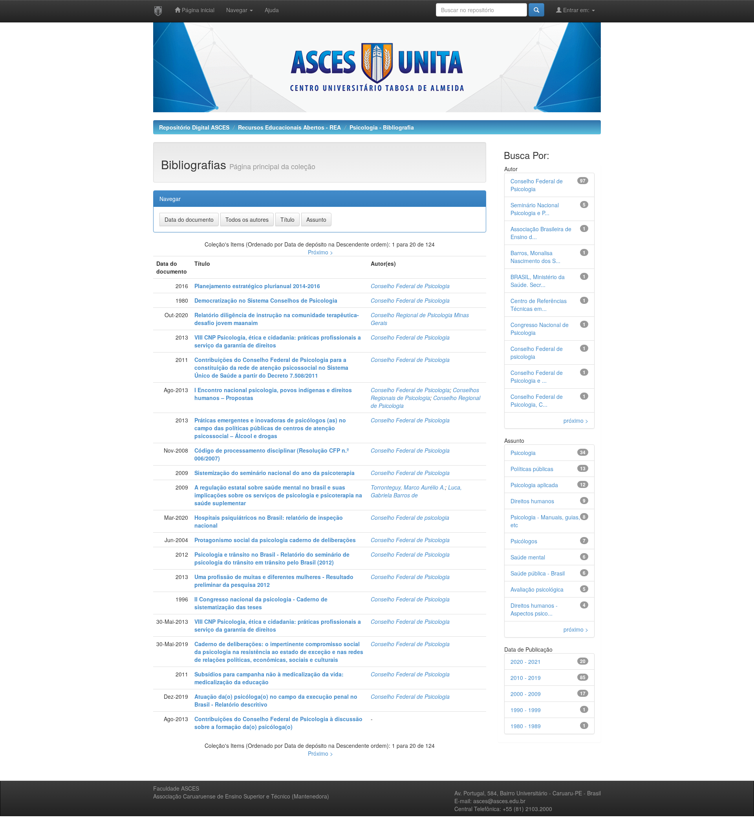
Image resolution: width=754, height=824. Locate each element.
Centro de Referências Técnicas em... (539, 304)
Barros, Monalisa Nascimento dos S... (535, 257)
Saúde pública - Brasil (538, 573)
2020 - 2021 (526, 661)
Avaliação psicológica (537, 589)
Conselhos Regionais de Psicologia (425, 394)
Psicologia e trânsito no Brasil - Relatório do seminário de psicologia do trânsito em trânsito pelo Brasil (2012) (272, 558)
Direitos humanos (532, 501)
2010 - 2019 (526, 677)
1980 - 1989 (526, 726)
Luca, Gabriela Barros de (416, 491)
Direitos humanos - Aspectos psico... (534, 609)
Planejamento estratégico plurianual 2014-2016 (257, 286)
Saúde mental (528, 557)
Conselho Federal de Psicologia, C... (537, 400)
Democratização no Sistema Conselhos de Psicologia (265, 300)
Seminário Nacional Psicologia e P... (535, 209)
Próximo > (320, 252)
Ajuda (272, 10)
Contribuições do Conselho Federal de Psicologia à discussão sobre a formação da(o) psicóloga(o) (278, 723)
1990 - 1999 (526, 710)
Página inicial (197, 10)
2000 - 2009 (526, 694)
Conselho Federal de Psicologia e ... (537, 376)
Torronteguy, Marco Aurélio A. (408, 487)
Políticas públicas (532, 469)
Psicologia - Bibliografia (382, 127)
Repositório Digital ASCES (194, 127)
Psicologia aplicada (534, 485)
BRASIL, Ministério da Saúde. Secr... (538, 281)
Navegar (237, 10)
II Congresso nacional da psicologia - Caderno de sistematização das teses (261, 603)
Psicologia (523, 453)
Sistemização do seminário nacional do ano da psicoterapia (274, 473)
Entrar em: (576, 10)
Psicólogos (524, 541)
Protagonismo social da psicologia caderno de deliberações (275, 540)
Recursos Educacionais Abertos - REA (289, 127)
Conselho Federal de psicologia (410, 517)
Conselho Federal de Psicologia (410, 286)
